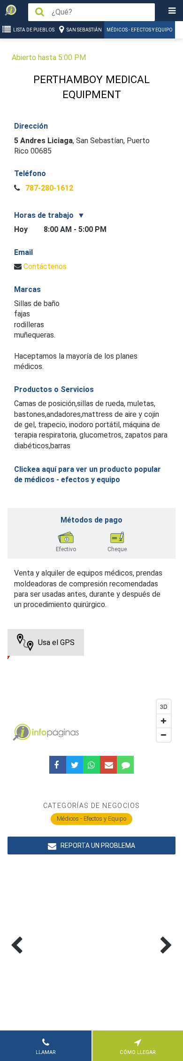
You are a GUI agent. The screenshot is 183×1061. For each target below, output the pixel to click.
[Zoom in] (164, 721)
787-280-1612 (48, 188)
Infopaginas (21, 732)
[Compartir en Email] (108, 765)
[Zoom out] (164, 735)
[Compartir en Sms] (125, 765)
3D (164, 706)
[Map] (92, 687)
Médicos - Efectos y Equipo (140, 29)
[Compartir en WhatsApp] (91, 765)
